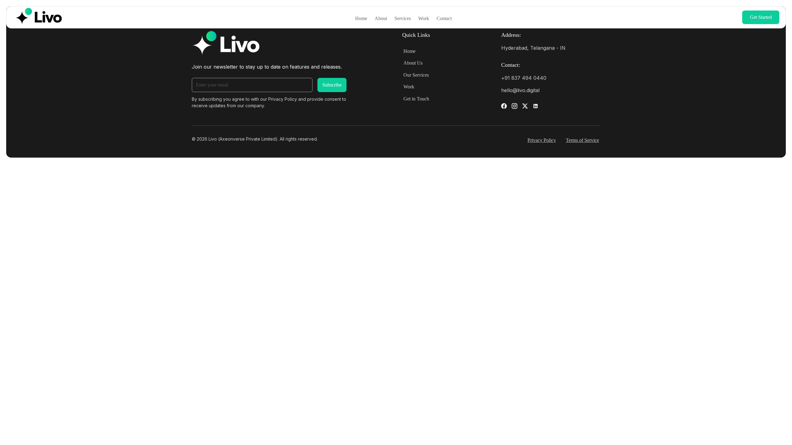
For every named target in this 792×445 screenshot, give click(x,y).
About (381, 18)
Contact (444, 18)
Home (361, 18)
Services (402, 18)
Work (423, 18)
